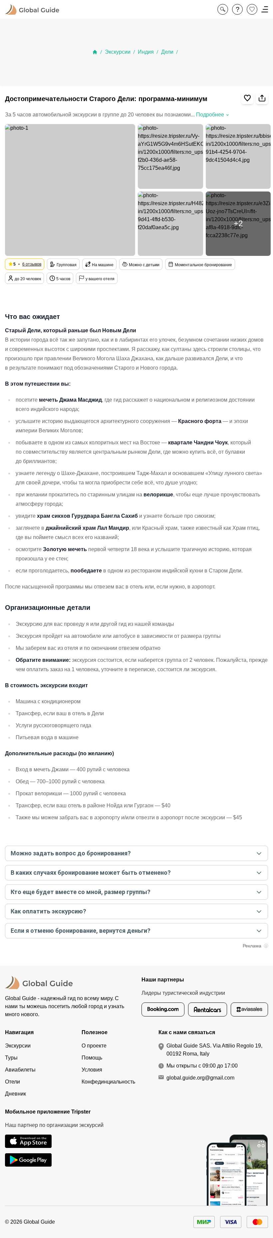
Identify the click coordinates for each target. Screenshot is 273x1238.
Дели (167, 52)
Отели (12, 1082)
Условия (92, 1070)
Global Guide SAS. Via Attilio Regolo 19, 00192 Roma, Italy (214, 1050)
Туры (11, 1058)
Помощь (92, 1058)
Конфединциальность (108, 1082)
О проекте (94, 1046)
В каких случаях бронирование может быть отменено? (91, 872)
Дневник (15, 1094)
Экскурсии (118, 52)
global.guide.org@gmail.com (200, 1078)
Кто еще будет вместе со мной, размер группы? (80, 891)
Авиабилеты (20, 1070)
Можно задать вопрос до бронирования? (71, 853)
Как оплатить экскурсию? (48, 911)
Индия (146, 52)
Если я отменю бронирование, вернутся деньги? (80, 930)
